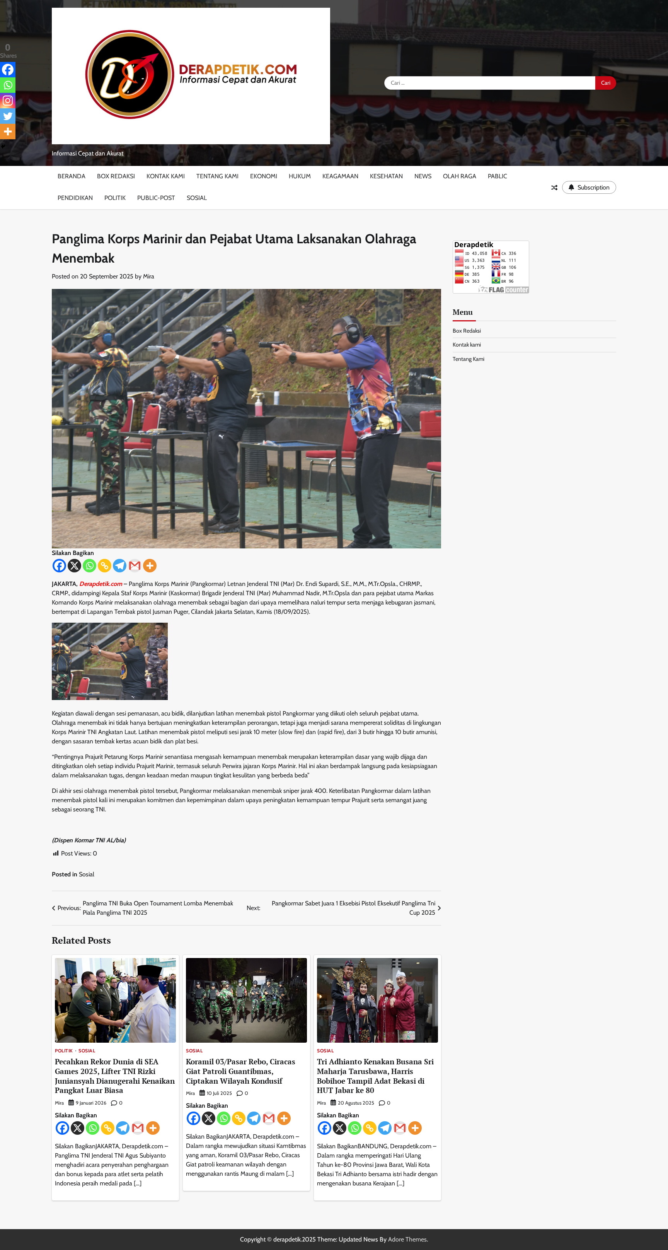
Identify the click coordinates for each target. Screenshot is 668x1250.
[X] (74, 565)
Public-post (156, 198)
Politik (115, 198)
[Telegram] (119, 565)
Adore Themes (407, 1239)
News (422, 176)
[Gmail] (134, 565)
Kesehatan (386, 176)
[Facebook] (59, 565)
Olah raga (459, 176)
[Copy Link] (104, 565)
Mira (148, 276)
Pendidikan (75, 198)
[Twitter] (7, 116)
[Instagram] (7, 100)
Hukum (300, 176)
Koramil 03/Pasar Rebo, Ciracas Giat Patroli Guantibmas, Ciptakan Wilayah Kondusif (240, 1071)
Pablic (497, 176)
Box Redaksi (116, 176)
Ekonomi (263, 176)
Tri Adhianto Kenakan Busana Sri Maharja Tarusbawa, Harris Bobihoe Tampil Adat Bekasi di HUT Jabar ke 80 (375, 1076)
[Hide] (3, 146)
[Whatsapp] (89, 565)
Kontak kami (166, 176)
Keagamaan (340, 176)
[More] (150, 565)
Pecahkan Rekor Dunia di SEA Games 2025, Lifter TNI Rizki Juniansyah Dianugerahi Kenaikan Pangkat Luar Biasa (115, 1076)
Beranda (71, 176)
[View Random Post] (554, 187)
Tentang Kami (217, 176)
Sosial (197, 198)
